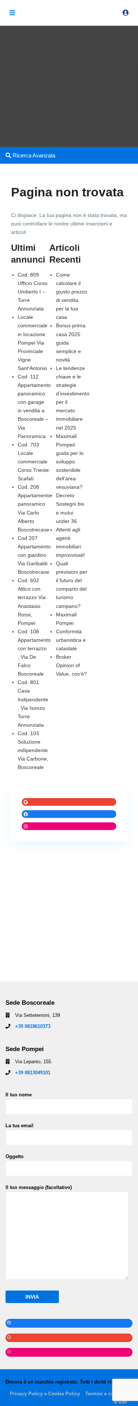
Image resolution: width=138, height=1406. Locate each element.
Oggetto (15, 1156)
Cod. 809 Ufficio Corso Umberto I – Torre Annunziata (32, 292)
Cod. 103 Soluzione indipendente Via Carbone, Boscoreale (33, 750)
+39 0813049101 (32, 1072)
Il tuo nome (19, 1094)
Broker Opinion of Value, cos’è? (71, 665)
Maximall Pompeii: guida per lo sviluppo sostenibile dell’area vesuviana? (70, 461)
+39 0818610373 (32, 1026)
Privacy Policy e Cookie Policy (45, 1393)
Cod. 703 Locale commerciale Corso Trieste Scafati (33, 461)
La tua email (19, 1125)
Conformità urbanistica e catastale (71, 640)
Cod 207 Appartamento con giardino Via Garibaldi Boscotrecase (34, 555)
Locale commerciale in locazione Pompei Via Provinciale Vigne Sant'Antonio (32, 342)
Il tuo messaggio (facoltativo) (39, 1187)
